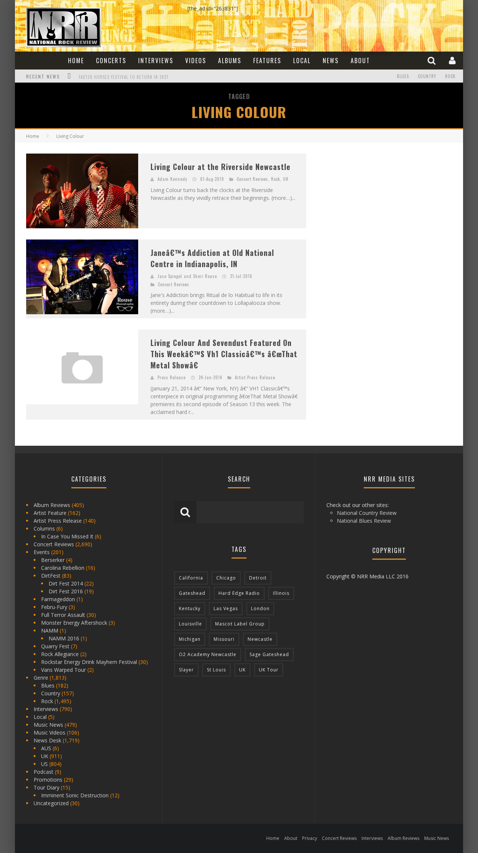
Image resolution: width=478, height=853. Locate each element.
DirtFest (50, 575)
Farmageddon (58, 599)
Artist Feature (50, 512)
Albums (229, 60)
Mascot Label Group (240, 624)
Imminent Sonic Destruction (75, 795)
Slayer (186, 670)
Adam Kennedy (172, 179)
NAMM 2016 (64, 638)
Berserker (53, 559)
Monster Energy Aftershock (74, 622)
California (191, 578)
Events (42, 552)
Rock (450, 76)
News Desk (47, 740)
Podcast (43, 771)
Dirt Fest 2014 (66, 583)
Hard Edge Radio (239, 593)
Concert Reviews (252, 179)
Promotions (48, 779)
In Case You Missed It (67, 536)
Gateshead (192, 593)
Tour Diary (46, 787)
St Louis (216, 670)
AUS (46, 748)
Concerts (111, 60)
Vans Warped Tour (63, 669)
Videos (195, 60)
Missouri (224, 639)
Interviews (155, 60)
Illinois (281, 593)
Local (302, 60)
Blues (403, 76)
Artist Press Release (255, 377)
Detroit (258, 578)
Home (76, 60)
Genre (41, 677)
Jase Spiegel (170, 276)
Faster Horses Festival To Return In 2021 (123, 77)
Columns (44, 528)
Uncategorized (51, 803)
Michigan (190, 639)
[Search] (432, 60)
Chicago (226, 578)
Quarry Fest (55, 646)
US (44, 763)
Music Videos (49, 732)
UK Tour (269, 670)
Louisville (190, 624)
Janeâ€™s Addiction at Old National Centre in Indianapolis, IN (212, 258)
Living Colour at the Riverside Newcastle (220, 166)
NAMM (49, 630)
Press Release (172, 377)
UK (286, 179)
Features (267, 60)
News (331, 60)
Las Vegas (226, 608)
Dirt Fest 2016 (66, 591)
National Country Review (367, 512)
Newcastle (260, 639)
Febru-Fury (54, 607)
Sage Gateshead (269, 654)
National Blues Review (364, 520)
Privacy (309, 838)
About (360, 60)
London (260, 608)
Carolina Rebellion (62, 567)
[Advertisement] (373, 200)
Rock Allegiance (60, 654)
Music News (48, 724)
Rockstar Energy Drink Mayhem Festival (89, 661)
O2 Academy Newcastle (207, 654)
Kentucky (190, 608)
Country (427, 76)
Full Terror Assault (63, 614)
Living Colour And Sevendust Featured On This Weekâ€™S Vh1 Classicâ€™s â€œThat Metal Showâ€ (223, 354)
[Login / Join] (453, 60)
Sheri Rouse (205, 276)
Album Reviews (52, 505)
